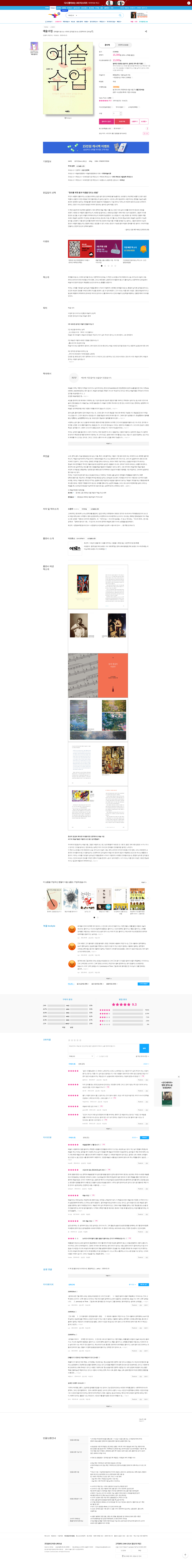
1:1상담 (115, 1439)
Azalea (70, 1257)
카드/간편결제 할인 (105, 107)
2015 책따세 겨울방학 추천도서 (122, 177)
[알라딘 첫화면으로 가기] (55, 15)
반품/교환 (123, 1439)
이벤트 (86, 21)
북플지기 (70, 1376)
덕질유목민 (85, 1102)
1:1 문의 (123, 1550)
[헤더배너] (139, 15)
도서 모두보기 (80, 538)
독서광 (70, 1214)
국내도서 (52, 8)
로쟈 (69, 1399)
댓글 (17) (97, 938)
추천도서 (102, 21)
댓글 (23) (97, 955)
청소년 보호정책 (80, 1536)
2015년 (122, 180)
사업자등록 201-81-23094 (62, 1547)
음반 (101, 8)
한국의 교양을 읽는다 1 (54, 911)
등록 (144, 1048)
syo (79, 938)
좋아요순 (132, 1284)
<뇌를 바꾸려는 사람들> (109, 543)
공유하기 (146, 31)
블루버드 (85, 1080)
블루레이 (106, 8)
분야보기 (49, 21)
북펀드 (119, 21)
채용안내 (53, 1536)
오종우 (45, 35)
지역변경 (133, 92)
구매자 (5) (71, 1137)
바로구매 (122, 121)
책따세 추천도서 (105, 177)
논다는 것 (87, 911)
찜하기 (146, 1305)
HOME (47, 8)
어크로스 (56, 35)
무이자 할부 (119, 107)
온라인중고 (84, 8)
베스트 (73, 21)
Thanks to (140, 1080)
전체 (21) (86, 1137)
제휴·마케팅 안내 (98, 1536)
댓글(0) (89, 1163)
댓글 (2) (90, 1376)
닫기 (189, 3)
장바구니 (144, 7)
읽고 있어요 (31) (97, 984)
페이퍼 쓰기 (143, 1284)
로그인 (122, 7)
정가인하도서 (93, 21)
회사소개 (47, 1536)
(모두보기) (131, 525)
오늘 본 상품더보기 (142, 1420)
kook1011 (85, 1123)
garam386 (85, 1110)
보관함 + (144, 121)
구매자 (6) (71, 1064)
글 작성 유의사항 (141, 1056)
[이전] (49, 78)
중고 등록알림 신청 (105, 128)
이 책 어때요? (144, 983)
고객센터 (139, 7)
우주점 (97, 8)
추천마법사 (66, 21)
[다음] (86, 78)
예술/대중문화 (80, 173)
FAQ (139, 1550)
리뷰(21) (124, 100)
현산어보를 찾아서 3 (71, 911)
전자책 (59, 8)
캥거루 (84, 1091)
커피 (112, 8)
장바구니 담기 (106, 121)
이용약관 (60, 1536)
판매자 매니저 (109, 1536)
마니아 (70, 984)
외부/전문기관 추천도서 (90, 177)
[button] (101, 266)
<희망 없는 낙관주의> (124, 543)
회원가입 (127, 7)
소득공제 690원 (133, 107)
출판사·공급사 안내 (119, 1536)
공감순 (134, 1137)
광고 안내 (129, 1536)
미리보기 (69, 118)
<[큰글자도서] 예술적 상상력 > (100, 525)
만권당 (64, 8)
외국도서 (69, 8)
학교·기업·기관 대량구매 (141, 1536)
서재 (136, 21)
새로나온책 (79, 21)
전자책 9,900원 (123, 45)
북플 (132, 21)
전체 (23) (81, 1064)
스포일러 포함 (103, 1056)
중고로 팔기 (117, 128)
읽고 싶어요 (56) (82, 984)
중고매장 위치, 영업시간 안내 (132, 1556)
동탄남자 (70, 1189)
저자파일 (84, 509)
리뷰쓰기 (144, 1137)
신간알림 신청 (80, 166)
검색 (120, 15)
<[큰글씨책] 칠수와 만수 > (82, 525)
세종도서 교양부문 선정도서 (109, 180)
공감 (147, 1080)
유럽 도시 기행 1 (104, 911)
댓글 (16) (97, 972)
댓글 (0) (105, 1080)
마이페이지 (132, 7)
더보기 (71, 362)
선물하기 (135, 121)
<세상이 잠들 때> (95, 543)
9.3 (110, 100)
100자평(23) (117, 100)
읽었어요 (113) (111, 984)
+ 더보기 (103, 1185)
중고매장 (91, 8)
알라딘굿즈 (77, 8)
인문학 (78, 170)
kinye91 (70, 1163)
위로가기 (185, 1555)
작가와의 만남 (111, 21)
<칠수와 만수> (115, 525)
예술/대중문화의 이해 (93, 173)
